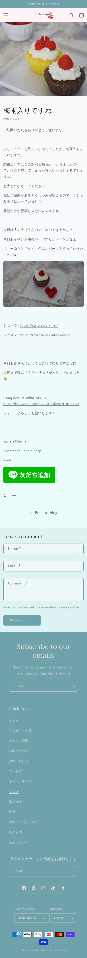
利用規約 (15, 832)
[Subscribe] (73, 686)
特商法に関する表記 (23, 822)
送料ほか (15, 802)
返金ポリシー (19, 842)
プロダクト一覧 (20, 730)
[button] (5, 15)
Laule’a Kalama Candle (38, 950)
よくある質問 (19, 741)
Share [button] (12, 495)
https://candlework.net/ (39, 325)
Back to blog (46, 513)
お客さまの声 (19, 751)
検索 (12, 812)
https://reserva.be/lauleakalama (45, 335)
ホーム (14, 720)
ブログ (14, 792)
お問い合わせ (19, 761)
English (59, 917)
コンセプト (17, 771)
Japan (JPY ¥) (27, 917)
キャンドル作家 (20, 781)
